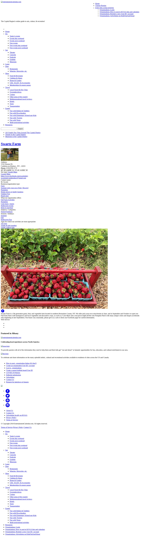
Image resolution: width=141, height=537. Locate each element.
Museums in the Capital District (16, 137)
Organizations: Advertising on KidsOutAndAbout (117, 16)
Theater (12, 52)
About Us (9, 410)
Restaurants (14, 69)
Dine (7, 66)
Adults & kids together (9, 225)
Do (6, 34)
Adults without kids (8, 227)
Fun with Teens (15, 120)
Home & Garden (15, 80)
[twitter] (7, 396)
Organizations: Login (107, 10)
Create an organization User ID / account (20, 366)
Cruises (12, 94)
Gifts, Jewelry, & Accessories (20, 83)
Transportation (15, 106)
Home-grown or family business (12, 192)
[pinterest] (7, 400)
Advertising (10, 377)
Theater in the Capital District (15, 135)
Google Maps (12, 172)
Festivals (13, 57)
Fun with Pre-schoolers (18, 113)
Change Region (100, 5)
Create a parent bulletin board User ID (19, 370)
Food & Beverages (16, 76)
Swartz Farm (11, 144)
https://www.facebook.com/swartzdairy (14, 176)
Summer (4, 216)
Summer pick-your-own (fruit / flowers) (14, 188)
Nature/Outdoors (7, 212)
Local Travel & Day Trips (19, 90)
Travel (7, 87)
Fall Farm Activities (8, 200)
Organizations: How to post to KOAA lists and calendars (119, 12)
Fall (2, 218)
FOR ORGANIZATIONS (104, 8)
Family (7, 108)
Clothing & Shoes (16, 78)
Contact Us (10, 380)
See (6, 50)
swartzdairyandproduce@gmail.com (13, 178)
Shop (7, 73)
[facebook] (7, 391)
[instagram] (7, 405)
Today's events (15, 36)
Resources (8, 125)
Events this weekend (17, 38)
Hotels (12, 101)
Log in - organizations (13, 368)
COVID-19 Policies (13, 373)
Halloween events (7, 206)
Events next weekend (17, 41)
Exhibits (12, 59)
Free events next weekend (19, 48)
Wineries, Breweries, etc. (18, 71)
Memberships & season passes (20, 85)
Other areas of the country (19, 97)
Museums (13, 62)
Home (97, 4)
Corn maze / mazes (7, 204)
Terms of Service (12, 420)
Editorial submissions (13, 375)
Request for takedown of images (17, 382)
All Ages (4, 224)
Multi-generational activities (19, 122)
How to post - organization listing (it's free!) (21, 363)
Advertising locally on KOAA (16, 415)
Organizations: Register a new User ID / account (116, 14)
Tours (12, 104)
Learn (7, 64)
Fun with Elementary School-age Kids (23, 115)
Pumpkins (4, 190)
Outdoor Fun (5, 194)
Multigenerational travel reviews (21, 99)
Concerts (13, 55)
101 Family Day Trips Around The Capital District (22, 133)
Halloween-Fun (6, 220)
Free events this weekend (18, 45)
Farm (3, 186)
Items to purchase (7, 208)
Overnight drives (15, 92)
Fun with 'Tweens (16, 118)
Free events (14, 43)
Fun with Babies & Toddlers (19, 111)
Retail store (5, 196)
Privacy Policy (11, 418)
